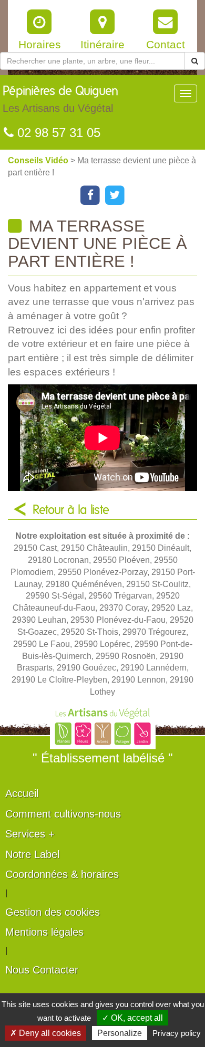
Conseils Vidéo (39, 160)
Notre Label (32, 854)
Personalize (119, 1033)
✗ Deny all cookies (45, 1033)
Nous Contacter (41, 970)
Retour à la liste (71, 510)
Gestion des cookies (52, 912)
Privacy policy (176, 1033)
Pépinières (60, 99)
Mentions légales (44, 932)
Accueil (21, 793)
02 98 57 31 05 (57, 132)
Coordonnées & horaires (62, 874)
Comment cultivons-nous (63, 814)
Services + (30, 834)
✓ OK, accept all (132, 1017)
